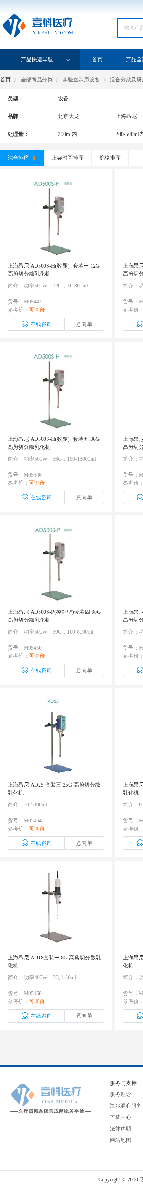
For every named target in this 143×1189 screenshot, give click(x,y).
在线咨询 (41, 324)
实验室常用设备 (81, 80)
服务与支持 (123, 1083)
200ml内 (67, 134)
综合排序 (19, 158)
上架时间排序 (67, 158)
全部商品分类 (37, 80)
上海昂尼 (126, 116)
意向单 (84, 324)
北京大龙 (68, 116)
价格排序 (110, 158)
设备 (63, 98)
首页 (97, 59)
